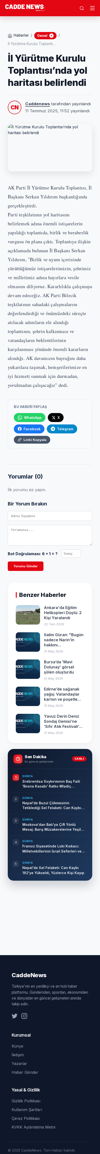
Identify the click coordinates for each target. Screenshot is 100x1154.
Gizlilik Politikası (26, 1100)
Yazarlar (19, 1063)
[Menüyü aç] (92, 8)
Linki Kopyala (35, 440)
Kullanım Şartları (27, 1109)
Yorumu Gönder (26, 566)
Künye (17, 1046)
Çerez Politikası (26, 1118)
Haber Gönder (25, 1072)
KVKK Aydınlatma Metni (33, 1127)
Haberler (21, 35)
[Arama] (82, 8)
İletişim (18, 1054)
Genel (44, 35)
